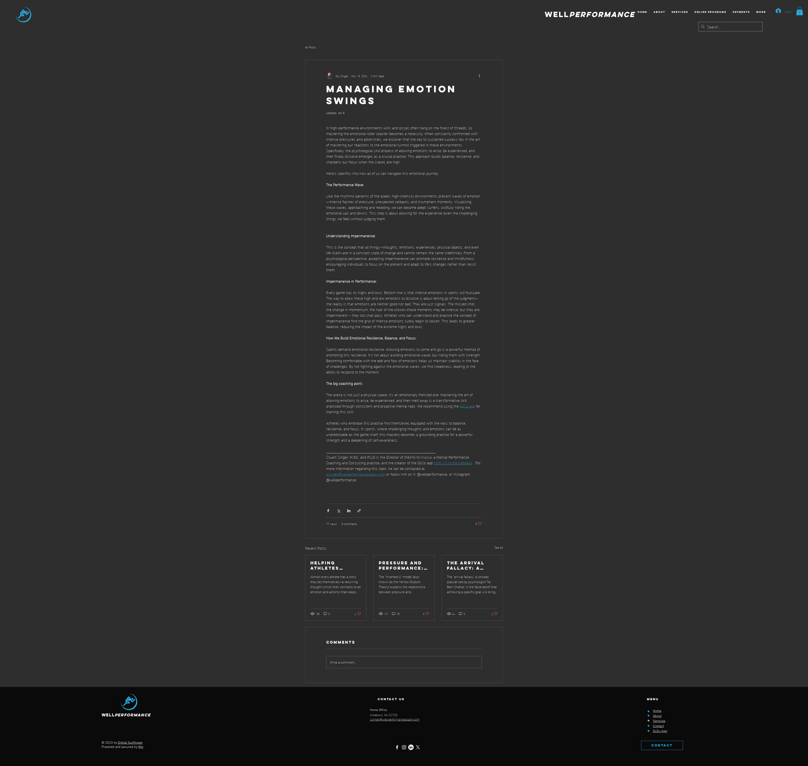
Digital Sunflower (130, 743)
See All (498, 547)
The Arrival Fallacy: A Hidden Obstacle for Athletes (468, 565)
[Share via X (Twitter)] (338, 511)
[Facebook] (397, 747)
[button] (799, 11)
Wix (140, 747)
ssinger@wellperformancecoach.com (395, 719)
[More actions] (479, 75)
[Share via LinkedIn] (349, 511)
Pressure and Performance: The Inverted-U (403, 565)
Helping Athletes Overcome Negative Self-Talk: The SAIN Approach (333, 565)
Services (659, 721)
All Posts (310, 47)
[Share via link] (359, 511)
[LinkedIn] (411, 747)
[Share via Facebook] (328, 511)
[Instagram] (404, 747)
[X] (418, 747)
